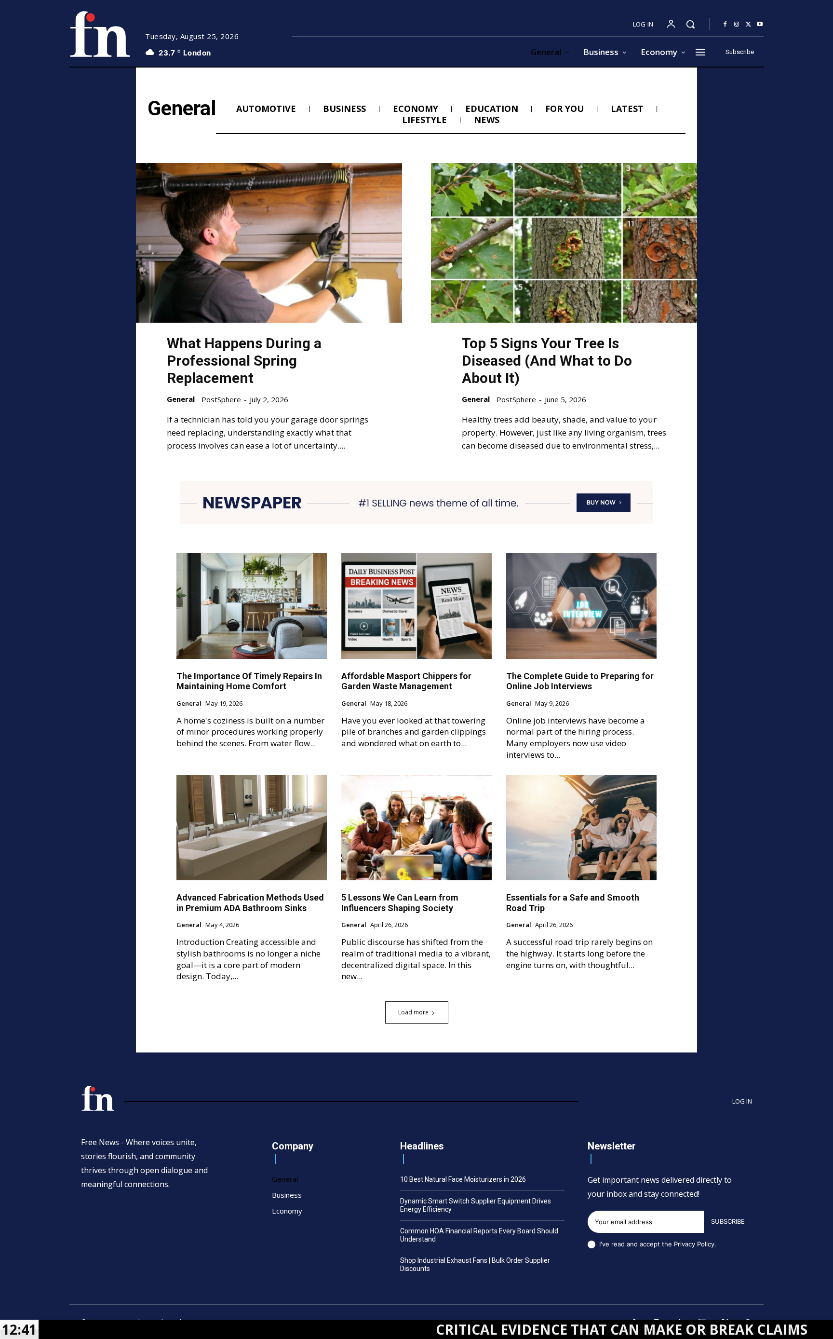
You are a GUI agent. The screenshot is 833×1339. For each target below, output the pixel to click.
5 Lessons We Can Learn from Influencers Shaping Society (399, 902)
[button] (690, 24)
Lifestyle (424, 120)
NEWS (486, 120)
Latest (627, 109)
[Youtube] (760, 24)
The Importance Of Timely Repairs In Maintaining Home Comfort (249, 681)
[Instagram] (736, 24)
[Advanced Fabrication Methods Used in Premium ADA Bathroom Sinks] (251, 827)
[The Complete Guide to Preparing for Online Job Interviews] (581, 605)
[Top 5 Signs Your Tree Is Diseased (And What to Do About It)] (564, 243)
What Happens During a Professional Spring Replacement (244, 360)
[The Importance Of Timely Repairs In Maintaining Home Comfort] (251, 605)
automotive (266, 109)
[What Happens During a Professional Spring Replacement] (269, 243)
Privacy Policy (694, 1244)
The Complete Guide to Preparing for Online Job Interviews (580, 681)
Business (344, 109)
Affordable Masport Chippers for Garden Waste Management (406, 681)
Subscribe (728, 1221)
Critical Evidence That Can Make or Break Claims (544, 1329)
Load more (413, 1012)
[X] (748, 24)
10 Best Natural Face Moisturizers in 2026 (463, 1179)
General (181, 399)
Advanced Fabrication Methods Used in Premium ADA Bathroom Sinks (250, 902)
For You (564, 109)
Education (491, 109)
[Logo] (100, 34)
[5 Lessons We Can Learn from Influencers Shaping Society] (416, 827)
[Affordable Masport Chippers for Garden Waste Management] (416, 605)
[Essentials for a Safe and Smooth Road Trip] (581, 827)
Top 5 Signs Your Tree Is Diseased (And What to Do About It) (547, 360)
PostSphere (221, 399)
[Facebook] (725, 24)
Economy (415, 109)
